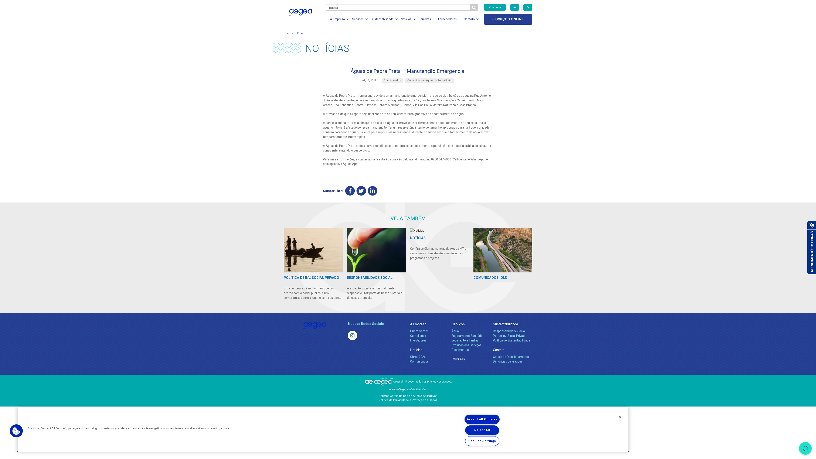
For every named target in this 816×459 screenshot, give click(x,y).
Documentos (460, 349)
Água (455, 331)
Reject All (482, 430)
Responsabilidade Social (509, 331)
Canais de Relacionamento (511, 356)
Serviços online (508, 19)
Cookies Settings (482, 441)
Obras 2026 (418, 356)
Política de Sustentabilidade (511, 340)
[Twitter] (361, 191)
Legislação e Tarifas (465, 340)
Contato (498, 350)
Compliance (418, 335)
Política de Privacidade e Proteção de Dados (408, 400)
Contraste (495, 7)
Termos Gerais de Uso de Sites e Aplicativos (408, 396)
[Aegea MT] (352, 335)
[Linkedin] (372, 191)
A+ (514, 7)
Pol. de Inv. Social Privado (509, 335)
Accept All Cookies (482, 419)
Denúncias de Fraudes (508, 361)
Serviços (458, 324)
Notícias (298, 33)
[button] (16, 431)
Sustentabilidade (505, 324)
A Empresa (418, 324)
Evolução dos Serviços (466, 345)
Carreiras (425, 19)
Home (287, 33)
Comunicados (419, 361)
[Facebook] (350, 191)
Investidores (418, 340)
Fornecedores (447, 19)
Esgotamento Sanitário (467, 335)
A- (528, 7)
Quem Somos (419, 331)
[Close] (620, 417)
